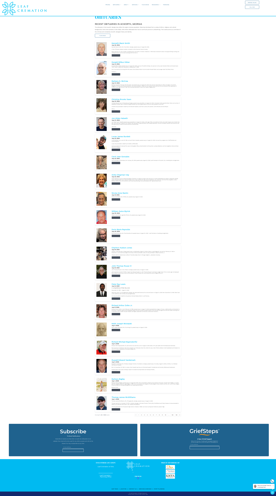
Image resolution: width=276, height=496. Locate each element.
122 (172, 414)
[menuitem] (107, 4)
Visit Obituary (116, 55)
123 (176, 414)
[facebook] (138, 478)
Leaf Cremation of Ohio (106, 466)
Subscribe (73, 450)
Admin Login (145, 494)
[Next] (179, 415)
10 (165, 414)
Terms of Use (138, 494)
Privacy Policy (131, 494)
